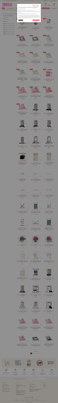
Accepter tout (36, 20)
